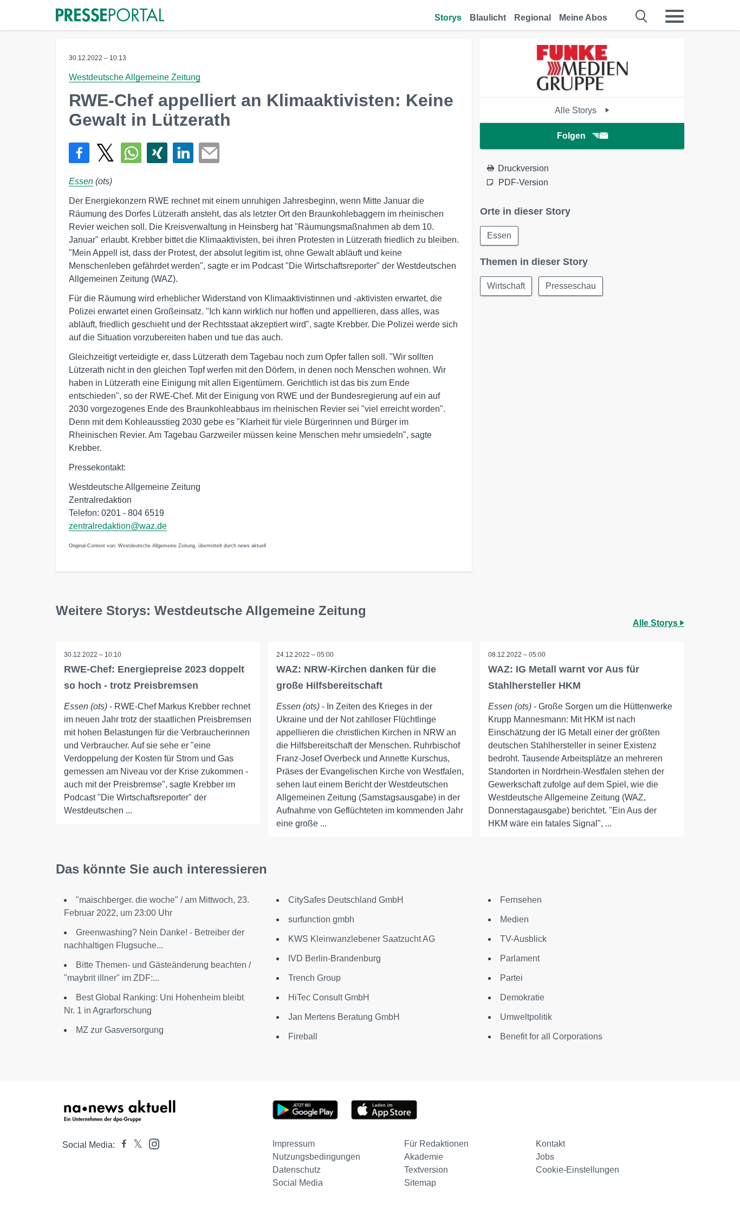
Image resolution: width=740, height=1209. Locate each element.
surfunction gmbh (321, 919)
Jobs (545, 1156)
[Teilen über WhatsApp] (131, 153)
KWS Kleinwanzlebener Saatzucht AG (361, 938)
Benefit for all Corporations (551, 1036)
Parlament (520, 958)
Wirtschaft (506, 285)
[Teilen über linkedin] (183, 153)
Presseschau (571, 285)
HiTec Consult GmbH (328, 997)
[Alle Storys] (582, 87)
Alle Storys (577, 110)
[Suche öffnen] (641, 16)
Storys (448, 17)
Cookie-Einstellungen (577, 1169)
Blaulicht (488, 17)
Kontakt (550, 1143)
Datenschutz (296, 1169)
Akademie (423, 1156)
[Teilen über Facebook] (79, 153)
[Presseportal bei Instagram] (150, 1143)
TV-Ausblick (523, 938)
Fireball (302, 1036)
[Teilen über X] (105, 153)
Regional (532, 17)
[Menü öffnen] (674, 16)
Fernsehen (521, 899)
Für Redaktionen (436, 1143)
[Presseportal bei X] (134, 1144)
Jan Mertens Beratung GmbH (344, 1016)
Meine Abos (583, 17)
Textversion (426, 1169)
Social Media (297, 1182)
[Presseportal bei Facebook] (121, 1144)
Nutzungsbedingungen (316, 1156)
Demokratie (522, 997)
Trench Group (314, 977)
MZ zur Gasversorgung (120, 1030)
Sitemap (420, 1182)
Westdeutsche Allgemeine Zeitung (134, 77)
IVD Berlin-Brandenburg (334, 958)
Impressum (293, 1143)
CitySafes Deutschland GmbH (346, 899)
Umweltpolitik (526, 1016)
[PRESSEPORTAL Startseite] (110, 16)
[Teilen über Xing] (157, 153)
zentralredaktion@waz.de (118, 526)
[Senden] (209, 153)
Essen (81, 181)
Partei (511, 977)
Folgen (571, 135)
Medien (514, 919)
